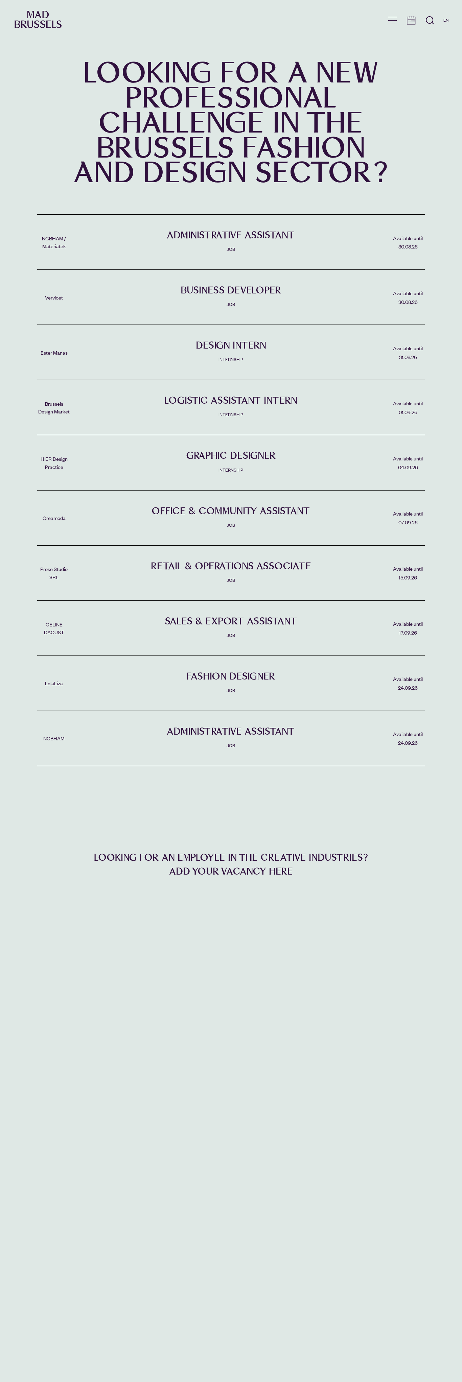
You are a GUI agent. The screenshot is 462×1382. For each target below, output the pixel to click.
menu (392, 20)
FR (445, 30)
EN (445, 20)
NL (445, 40)
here (281, 871)
